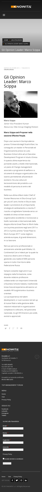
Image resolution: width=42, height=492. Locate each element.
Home (4, 394)
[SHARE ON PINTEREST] (17, 328)
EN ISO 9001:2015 (7, 379)
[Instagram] (21, 480)
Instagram (5, 413)
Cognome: (7, 440)
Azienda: (6, 447)
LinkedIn (4, 411)
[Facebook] (12, 480)
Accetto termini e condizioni (13, 459)
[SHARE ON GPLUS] (13, 328)
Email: (5, 426)
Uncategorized (9, 69)
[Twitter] (16, 480)
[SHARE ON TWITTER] (5, 328)
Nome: (5, 433)
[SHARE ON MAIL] (21, 328)
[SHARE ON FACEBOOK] (9, 328)
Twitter (4, 415)
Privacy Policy (6, 400)
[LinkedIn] (25, 480)
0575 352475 (8, 365)
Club (3, 397)
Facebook (5, 409)
